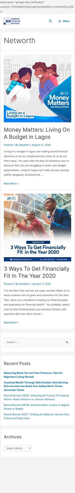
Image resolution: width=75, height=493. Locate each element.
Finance (8, 144)
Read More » (11, 183)
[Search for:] (37, 342)
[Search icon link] (50, 21)
